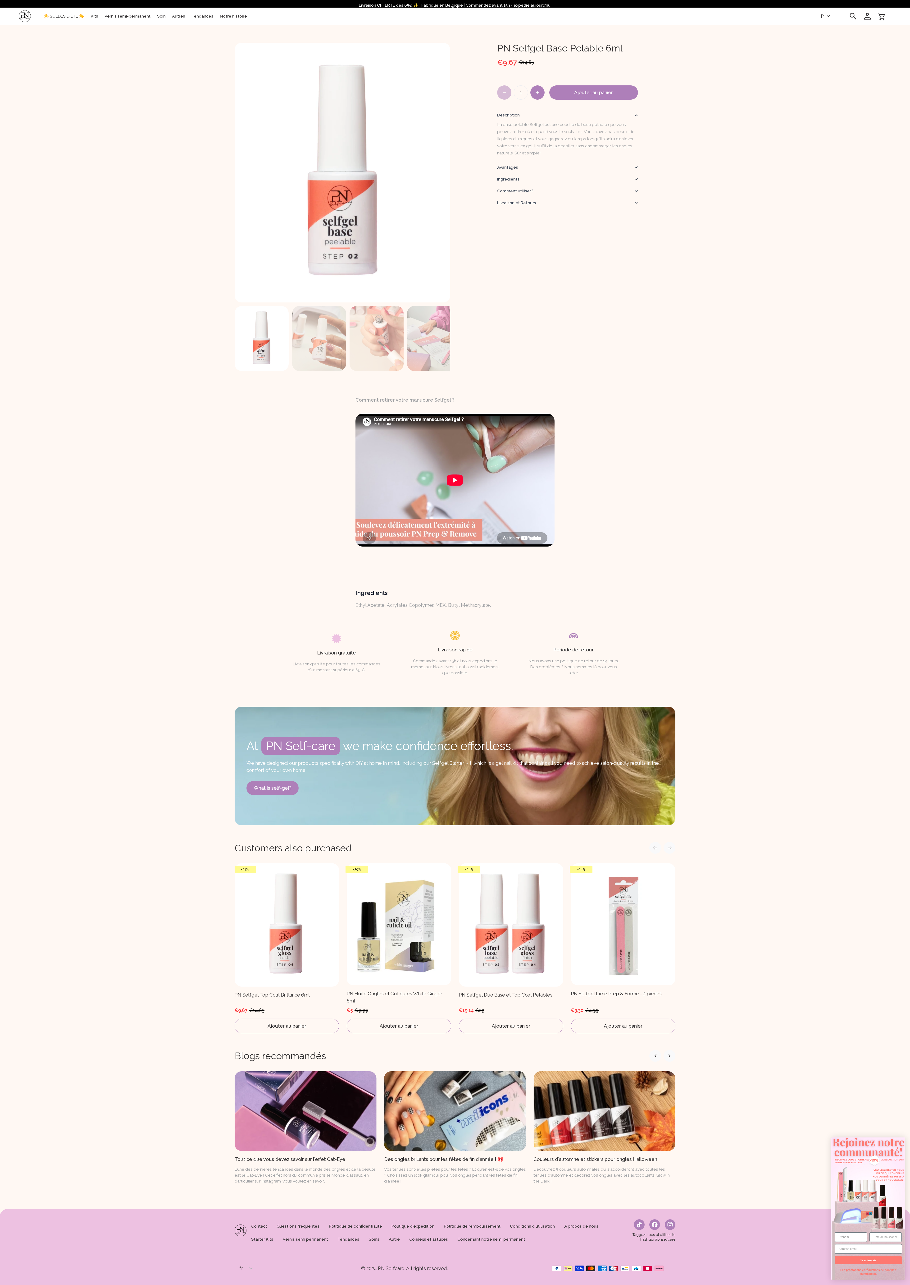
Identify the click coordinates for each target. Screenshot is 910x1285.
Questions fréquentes (298, 1226)
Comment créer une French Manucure (576, 1159)
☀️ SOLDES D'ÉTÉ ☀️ (64, 16)
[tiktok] (639, 1224)
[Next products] (655, 848)
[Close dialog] (901, 1141)
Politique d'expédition (412, 1226)
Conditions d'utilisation (532, 1226)
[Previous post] (669, 1056)
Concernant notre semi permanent (491, 1239)
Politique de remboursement (472, 1226)
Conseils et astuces (428, 1239)
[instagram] (670, 1224)
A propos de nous (581, 1226)
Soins (374, 1239)
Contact (259, 1226)
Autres (178, 16)
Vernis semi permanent (305, 1239)
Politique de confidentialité (355, 1226)
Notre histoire (233, 16)
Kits (94, 16)
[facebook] (654, 1224)
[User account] (867, 16)
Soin (161, 16)
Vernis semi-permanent (127, 16)
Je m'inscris (868, 1260)
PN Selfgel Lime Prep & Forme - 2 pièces (504, 994)
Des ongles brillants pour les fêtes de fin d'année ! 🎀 (294, 1159)
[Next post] (655, 1056)
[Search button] (853, 16)
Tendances (202, 16)
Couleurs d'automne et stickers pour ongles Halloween (446, 1159)
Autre (394, 1239)
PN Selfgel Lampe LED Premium (607, 995)
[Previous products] (669, 848)
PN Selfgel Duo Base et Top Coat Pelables (393, 995)
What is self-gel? (272, 788)
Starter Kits (262, 1239)
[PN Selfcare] (25, 16)
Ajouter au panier (593, 92)
